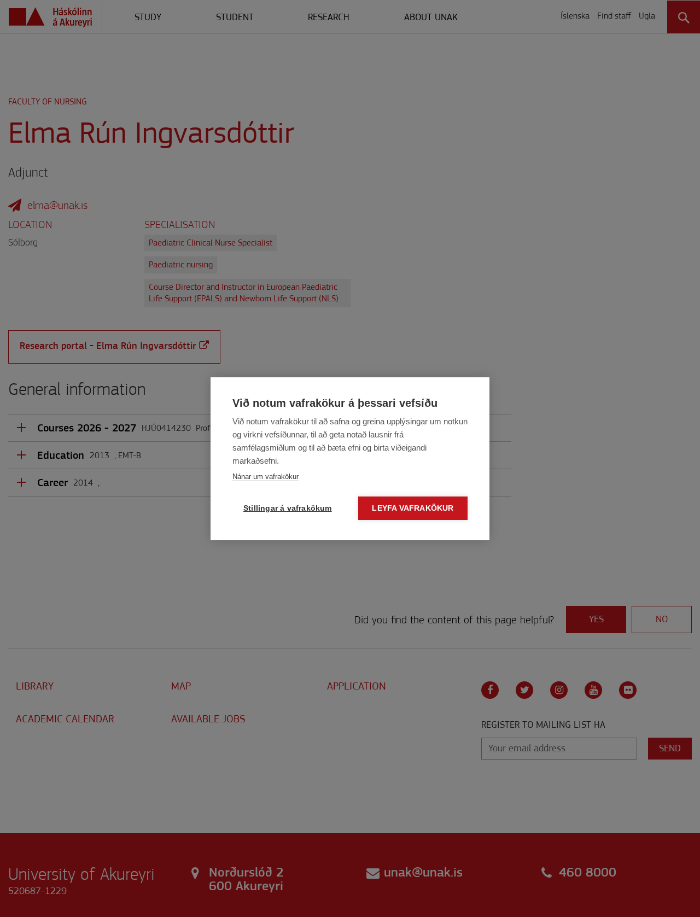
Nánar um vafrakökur (265, 476)
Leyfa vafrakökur (412, 508)
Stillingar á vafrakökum (287, 508)
